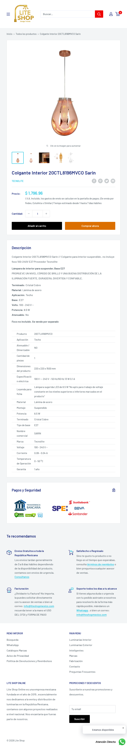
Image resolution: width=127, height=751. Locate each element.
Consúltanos (22, 576)
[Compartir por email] (113, 180)
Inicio (9, 34)
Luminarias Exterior (80, 644)
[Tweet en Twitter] (106, 180)
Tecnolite (17, 181)
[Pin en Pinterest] (100, 180)
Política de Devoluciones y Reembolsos (29, 661)
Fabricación (76, 661)
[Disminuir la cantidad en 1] (28, 213)
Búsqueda (12, 639)
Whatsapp (82, 610)
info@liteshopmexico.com (39, 606)
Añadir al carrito (37, 225)
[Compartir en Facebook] (94, 180)
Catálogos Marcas (17, 650)
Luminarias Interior (80, 639)
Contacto (74, 666)
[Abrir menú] (8, 14)
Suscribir (79, 718)
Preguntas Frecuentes (82, 671)
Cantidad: (17, 213)
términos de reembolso (100, 564)
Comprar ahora (90, 225)
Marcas (73, 655)
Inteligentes (76, 650)
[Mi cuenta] (111, 14)
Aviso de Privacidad (18, 655)
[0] (118, 14)
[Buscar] (99, 14)
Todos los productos (26, 34)
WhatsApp (13, 644)
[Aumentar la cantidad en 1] (46, 213)
